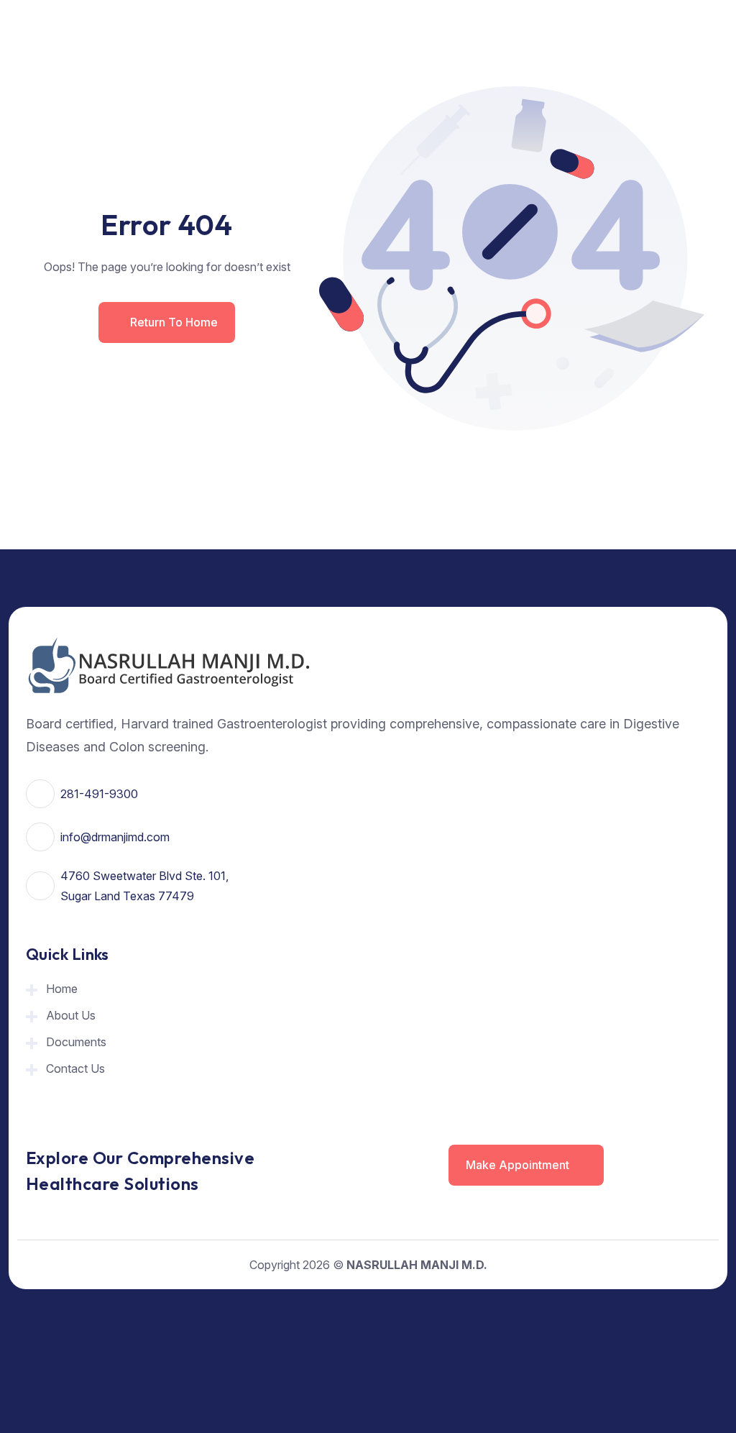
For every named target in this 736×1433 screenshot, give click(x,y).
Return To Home (174, 322)
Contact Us (75, 1068)
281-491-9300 (99, 794)
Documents (76, 1042)
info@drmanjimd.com (115, 837)
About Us (71, 1015)
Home (62, 988)
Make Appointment (519, 1165)
